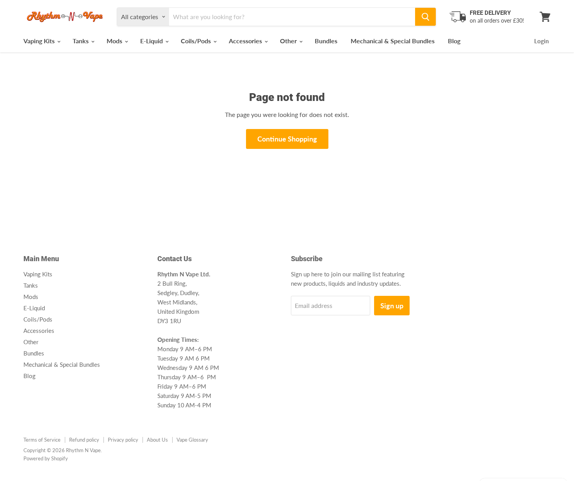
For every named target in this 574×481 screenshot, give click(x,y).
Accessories (246, 40)
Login (541, 40)
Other (289, 40)
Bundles (326, 40)
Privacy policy (123, 440)
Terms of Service (42, 440)
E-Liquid (152, 40)
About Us (157, 440)
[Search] (425, 17)
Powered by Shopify (45, 458)
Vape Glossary (192, 440)
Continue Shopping (287, 138)
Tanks (81, 40)
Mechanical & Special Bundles (393, 40)
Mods (115, 40)
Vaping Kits (39, 40)
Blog (454, 40)
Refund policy (84, 440)
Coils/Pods (196, 40)
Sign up (391, 305)
